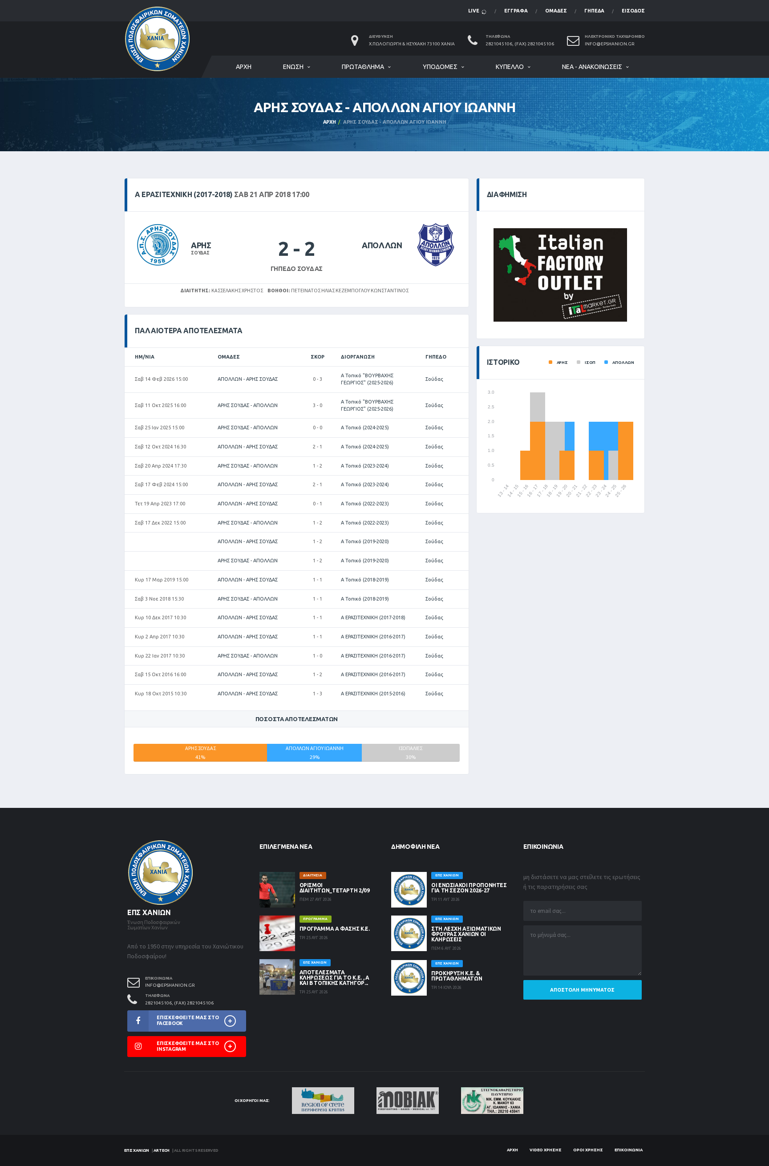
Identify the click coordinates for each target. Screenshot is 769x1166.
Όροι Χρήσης (588, 1150)
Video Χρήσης (546, 1150)
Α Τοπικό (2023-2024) (365, 465)
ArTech (162, 1150)
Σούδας (434, 379)
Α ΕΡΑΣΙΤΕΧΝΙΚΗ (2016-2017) (373, 636)
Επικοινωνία (629, 1150)
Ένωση (293, 66)
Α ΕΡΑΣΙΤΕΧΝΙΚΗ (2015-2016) (373, 693)
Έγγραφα (516, 10)
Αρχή (243, 66)
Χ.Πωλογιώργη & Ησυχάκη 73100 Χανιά (412, 43)
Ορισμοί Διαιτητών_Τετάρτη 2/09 (335, 887)
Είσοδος (633, 10)
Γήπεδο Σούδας (297, 268)
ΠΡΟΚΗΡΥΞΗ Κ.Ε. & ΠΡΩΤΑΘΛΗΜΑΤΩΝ (456, 975)
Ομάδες (556, 10)
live (474, 10)
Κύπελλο (510, 66)
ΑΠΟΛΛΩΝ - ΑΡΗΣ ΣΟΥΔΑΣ (248, 379)
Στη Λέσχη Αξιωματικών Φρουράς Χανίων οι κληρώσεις (466, 934)
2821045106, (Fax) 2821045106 (520, 43)
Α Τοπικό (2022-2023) (365, 503)
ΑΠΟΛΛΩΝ (382, 245)
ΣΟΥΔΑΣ (200, 252)
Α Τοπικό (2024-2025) (365, 427)
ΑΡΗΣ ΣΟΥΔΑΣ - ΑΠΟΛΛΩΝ (248, 405)
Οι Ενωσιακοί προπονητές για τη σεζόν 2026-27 (469, 887)
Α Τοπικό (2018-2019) (365, 579)
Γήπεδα (594, 10)
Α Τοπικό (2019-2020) (365, 541)
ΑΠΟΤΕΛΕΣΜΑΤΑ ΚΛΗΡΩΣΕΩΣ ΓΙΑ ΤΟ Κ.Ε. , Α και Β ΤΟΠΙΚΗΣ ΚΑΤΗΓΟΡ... (334, 977)
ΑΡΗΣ (201, 245)
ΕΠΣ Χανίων (136, 1150)
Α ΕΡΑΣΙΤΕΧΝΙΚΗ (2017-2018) (373, 617)
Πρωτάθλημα (363, 66)
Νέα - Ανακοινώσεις (592, 66)
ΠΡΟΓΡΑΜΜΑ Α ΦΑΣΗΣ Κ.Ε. (335, 929)
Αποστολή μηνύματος (582, 990)
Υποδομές (440, 66)
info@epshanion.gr (610, 43)
